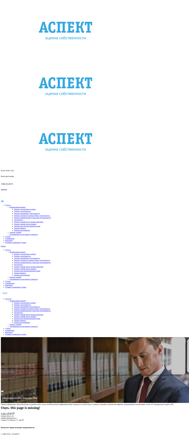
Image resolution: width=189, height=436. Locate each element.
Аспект (3, 413)
